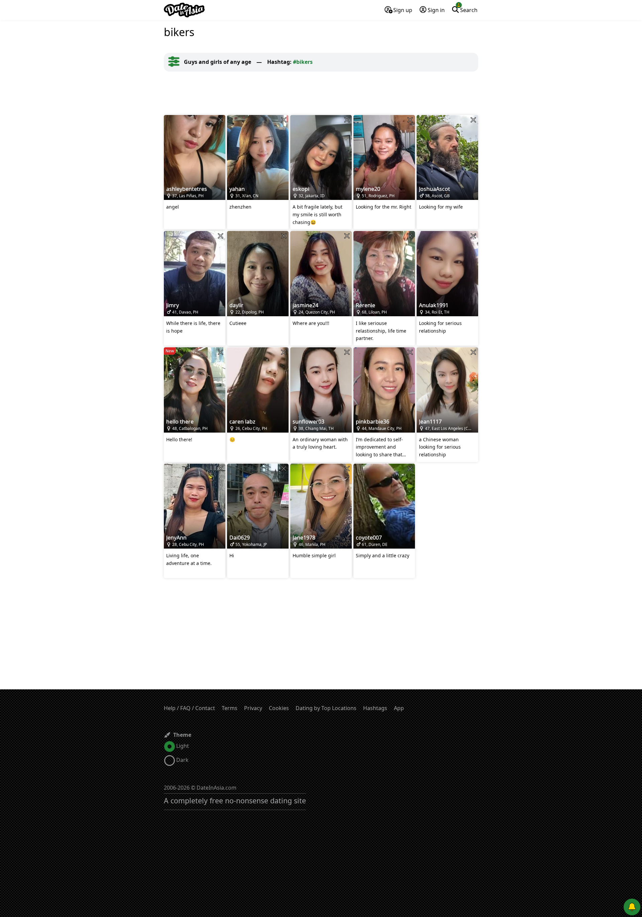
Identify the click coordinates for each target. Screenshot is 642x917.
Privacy (253, 708)
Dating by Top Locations (326, 708)
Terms (229, 708)
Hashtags (375, 708)
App (399, 708)
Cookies (279, 708)
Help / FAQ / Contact (189, 708)
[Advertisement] (321, 93)
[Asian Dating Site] (184, 10)
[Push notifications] (632, 907)
